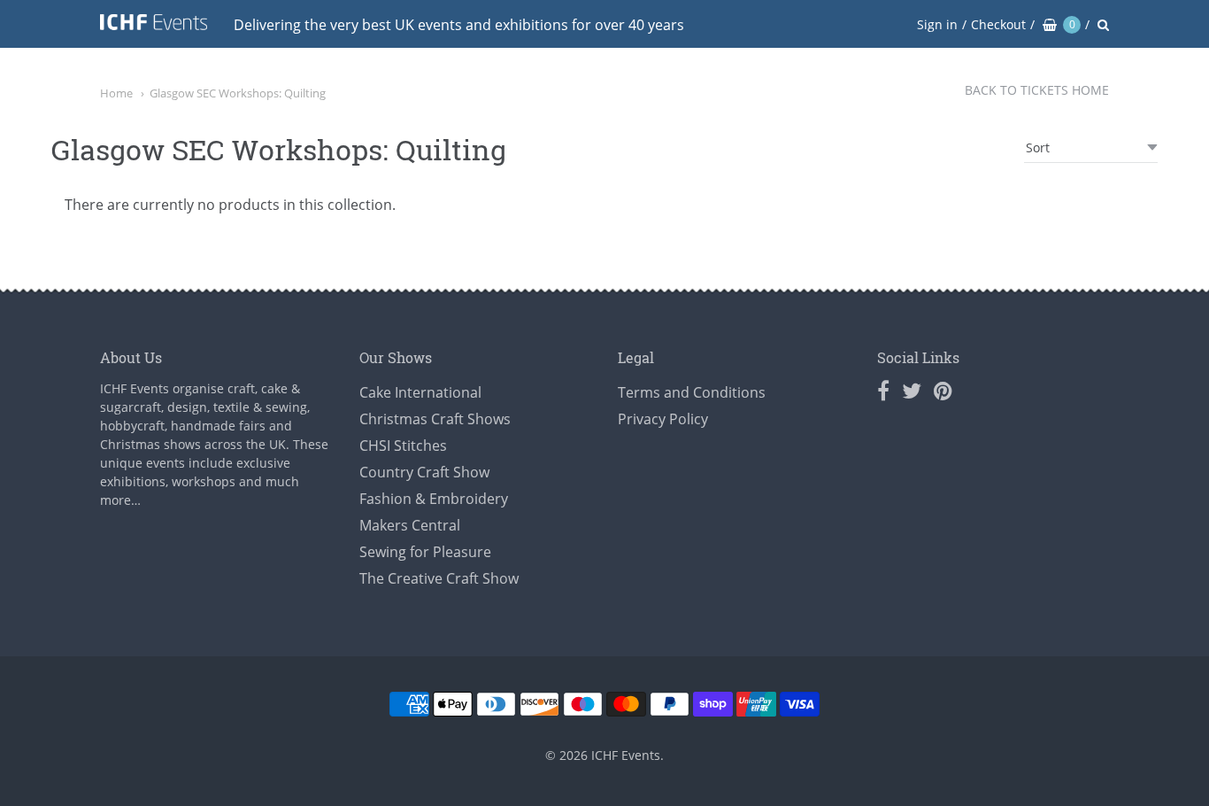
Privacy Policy (663, 419)
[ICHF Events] (153, 25)
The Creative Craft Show (439, 578)
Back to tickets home (1037, 89)
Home (116, 93)
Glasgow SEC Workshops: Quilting (238, 93)
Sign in (937, 24)
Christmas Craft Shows (435, 419)
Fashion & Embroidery (433, 498)
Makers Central (409, 525)
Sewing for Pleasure (425, 552)
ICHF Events (625, 755)
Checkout (998, 24)
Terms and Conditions (692, 392)
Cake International (420, 392)
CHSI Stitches (403, 445)
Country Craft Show (424, 472)
